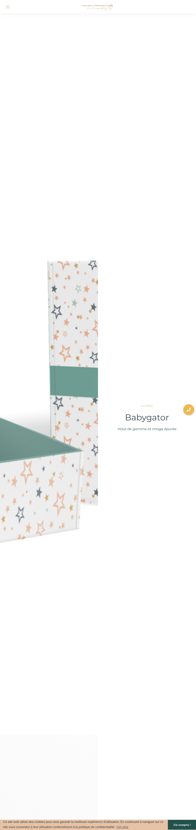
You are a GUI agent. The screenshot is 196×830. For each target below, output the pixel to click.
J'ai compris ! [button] (182, 824)
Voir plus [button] (122, 827)
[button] (188, 409)
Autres (147, 405)
